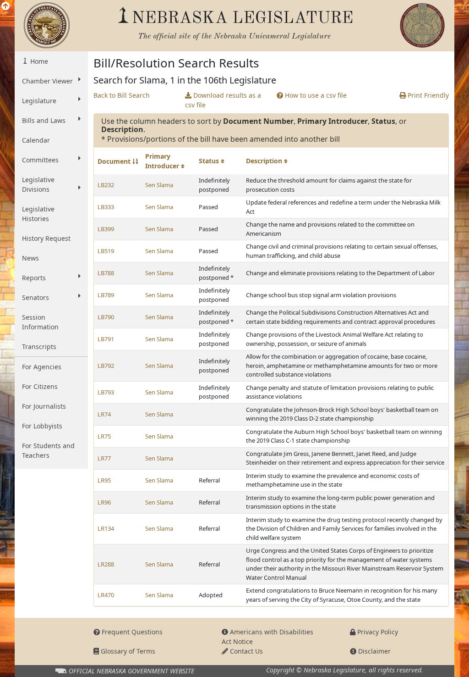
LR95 (104, 480)
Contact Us (245, 651)
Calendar (36, 140)
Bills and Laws (43, 120)
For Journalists (44, 406)
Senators (35, 297)
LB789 (106, 295)
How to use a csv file (315, 95)
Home (38, 61)
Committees (40, 159)
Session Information (40, 322)
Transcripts (39, 346)
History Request (46, 238)
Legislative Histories (38, 214)
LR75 (104, 436)
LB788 (106, 273)
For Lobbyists (42, 426)
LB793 (106, 392)
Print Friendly (427, 95)
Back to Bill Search (121, 95)
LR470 (106, 595)
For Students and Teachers (48, 450)
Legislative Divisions (38, 184)
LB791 (106, 339)
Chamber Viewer (47, 81)
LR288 (106, 564)
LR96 (104, 502)
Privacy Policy (376, 631)
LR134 (106, 528)
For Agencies (41, 366)
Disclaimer (373, 651)
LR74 (104, 414)
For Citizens (40, 386)
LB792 (106, 365)
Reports (34, 277)
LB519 (106, 251)
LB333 (106, 207)
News (30, 258)
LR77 (104, 458)
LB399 (106, 229)
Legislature (39, 100)
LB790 (106, 317)
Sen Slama (159, 185)
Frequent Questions (131, 631)
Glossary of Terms (127, 651)
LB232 (106, 185)
